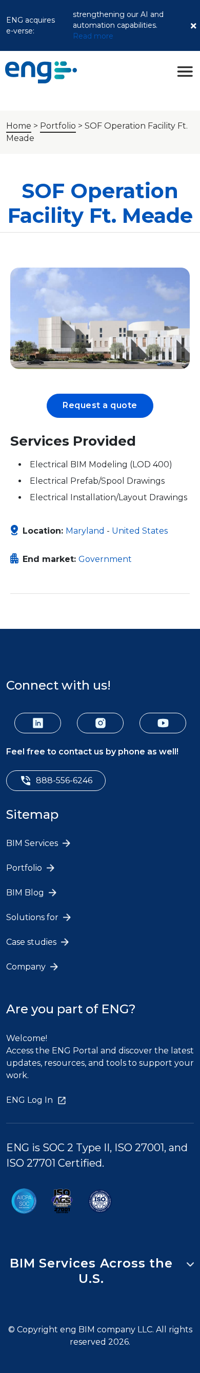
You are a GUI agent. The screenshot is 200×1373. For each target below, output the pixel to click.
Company (27, 967)
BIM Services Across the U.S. (91, 1271)
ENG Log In (29, 1100)
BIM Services (33, 843)
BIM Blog (26, 892)
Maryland (85, 531)
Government (105, 559)
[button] (100, 406)
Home (18, 126)
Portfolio (58, 126)
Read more (93, 36)
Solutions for (33, 917)
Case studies (32, 942)
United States (140, 531)
